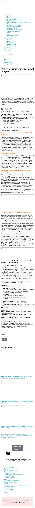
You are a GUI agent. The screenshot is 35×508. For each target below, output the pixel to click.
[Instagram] (21, 453)
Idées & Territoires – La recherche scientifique (19, 22)
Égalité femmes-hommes (13, 21)
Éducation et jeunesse (12, 19)
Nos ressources (8, 50)
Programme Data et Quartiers (14, 29)
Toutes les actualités (9, 471)
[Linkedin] (12, 453)
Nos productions (8, 38)
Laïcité (9, 23)
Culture (9, 16)
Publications (10, 41)
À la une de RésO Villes (10, 470)
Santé (8, 32)
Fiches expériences (12, 44)
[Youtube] (17, 453)
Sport (8, 34)
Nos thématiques (8, 15)
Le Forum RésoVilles (9, 467)
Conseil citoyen (8, 62)
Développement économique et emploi (17, 18)
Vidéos (9, 40)
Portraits (9, 43)
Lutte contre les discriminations (15, 25)
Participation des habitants (14, 26)
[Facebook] (4, 453)
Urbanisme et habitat (12, 35)
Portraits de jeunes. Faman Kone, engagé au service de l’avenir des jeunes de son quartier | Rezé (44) (16, 377)
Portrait (6, 61)
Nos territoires (7, 47)
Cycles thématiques (12, 46)
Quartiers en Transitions (13, 31)
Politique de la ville (12, 28)
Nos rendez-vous (8, 48)
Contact (6, 492)
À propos (6, 468)
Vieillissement (10, 37)
